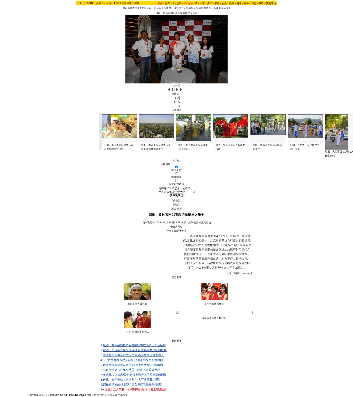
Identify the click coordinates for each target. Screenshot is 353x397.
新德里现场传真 (222, 8)
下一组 (176, 106)
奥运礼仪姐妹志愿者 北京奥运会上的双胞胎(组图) (134, 374)
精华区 (176, 200)
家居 (216, 3)
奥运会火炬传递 (162, 8)
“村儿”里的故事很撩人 (137, 331)
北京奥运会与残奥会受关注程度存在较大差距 (131, 369)
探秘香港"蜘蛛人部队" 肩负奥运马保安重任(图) (132, 384)
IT (196, 3)
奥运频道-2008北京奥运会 (137, 8)
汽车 (202, 3)
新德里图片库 (203, 8)
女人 (224, 3)
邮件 (246, 3)
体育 (167, 3)
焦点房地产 (128, 3)
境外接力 (178, 8)
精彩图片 (176, 277)
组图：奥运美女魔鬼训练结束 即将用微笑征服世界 (135, 350)
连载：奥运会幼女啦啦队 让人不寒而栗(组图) (131, 379)
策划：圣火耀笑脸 (137, 303)
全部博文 (123, 395)
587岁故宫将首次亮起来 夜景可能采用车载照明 (133, 360)
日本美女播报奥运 (214, 303)
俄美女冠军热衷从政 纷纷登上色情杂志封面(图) (133, 365)
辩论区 (176, 204)
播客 (239, 3)
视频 (231, 3)
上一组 (176, 85)
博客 (253, 3)
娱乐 (178, 3)
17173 (117, 3)
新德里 (189, 8)
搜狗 (136, 3)
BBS (261, 3)
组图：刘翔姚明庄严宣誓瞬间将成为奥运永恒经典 (134, 345)
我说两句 (271, 3)
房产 (209, 3)
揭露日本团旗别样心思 (214, 317)
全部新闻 (112, 395)
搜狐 (98, 3)
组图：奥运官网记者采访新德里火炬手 (176, 13)
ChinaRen (107, 3)
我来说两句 (148, 222)
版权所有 (102, 395)
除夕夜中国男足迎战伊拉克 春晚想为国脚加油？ (133, 355)
